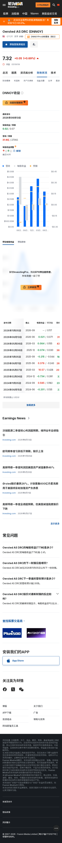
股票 (5, 13)
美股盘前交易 (49, 13)
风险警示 (6, 822)
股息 (58, 80)
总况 (5, 72)
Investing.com (9, 440)
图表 (14, 72)
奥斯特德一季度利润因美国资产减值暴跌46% (28, 467)
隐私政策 (6, 812)
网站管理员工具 (10, 725)
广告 (36, 712)
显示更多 (55, 523)
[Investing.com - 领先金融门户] (15, 5)
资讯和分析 (26, 72)
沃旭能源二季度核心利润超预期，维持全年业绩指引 (31, 433)
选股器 (15, 13)
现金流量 (41, 80)
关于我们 (38, 706)
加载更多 (31, 405)
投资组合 (7, 719)
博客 (5, 706)
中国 (24, 13)
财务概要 (6, 80)
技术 (53, 72)
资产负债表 (28, 80)
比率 (50, 80)
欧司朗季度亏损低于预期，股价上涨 (23, 451)
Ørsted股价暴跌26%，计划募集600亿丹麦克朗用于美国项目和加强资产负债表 (30, 486)
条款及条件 (7, 802)
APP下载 (7, 712)
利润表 (17, 80)
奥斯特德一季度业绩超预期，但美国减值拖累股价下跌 (31, 506)
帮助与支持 (39, 719)
